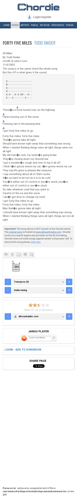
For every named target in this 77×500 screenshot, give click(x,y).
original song (15, 232)
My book (45, 25)
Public (34, 25)
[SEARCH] (31, 255)
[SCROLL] (19, 255)
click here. (35, 242)
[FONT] (12, 255)
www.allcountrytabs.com (48, 232)
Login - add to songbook (23, 349)
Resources (58, 25)
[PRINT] (25, 255)
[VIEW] (6, 255)
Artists (25, 25)
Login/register (42, 17)
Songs (15, 25)
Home (7, 25)
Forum (69, 25)
